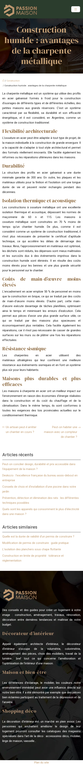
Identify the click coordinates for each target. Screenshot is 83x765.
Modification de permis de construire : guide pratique (35, 543)
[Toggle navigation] (75, 9)
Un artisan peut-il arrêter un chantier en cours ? (21, 429)
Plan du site (41, 762)
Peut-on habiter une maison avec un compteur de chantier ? (60, 432)
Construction (13, 81)
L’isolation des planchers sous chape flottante (31, 549)
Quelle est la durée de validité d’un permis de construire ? (38, 536)
